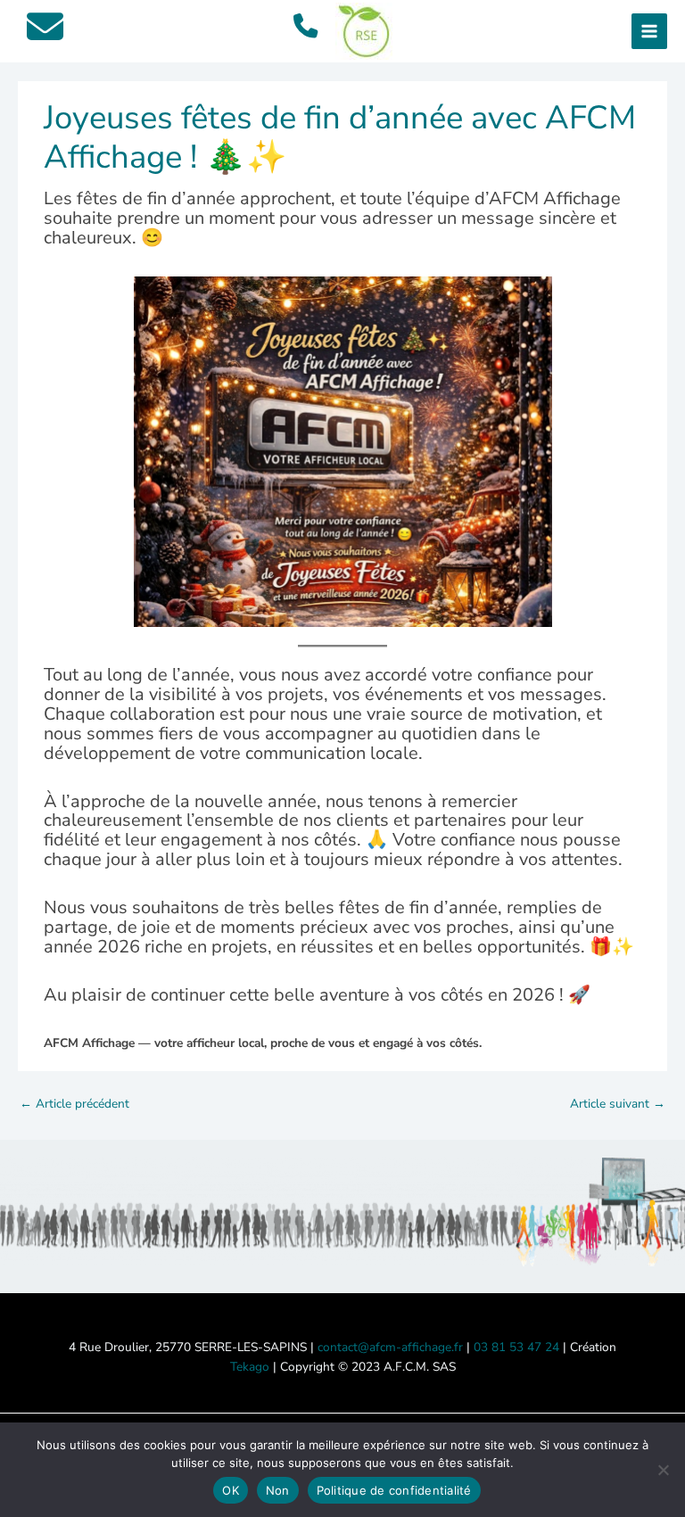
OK (230, 1490)
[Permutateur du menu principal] (649, 31)
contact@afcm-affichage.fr (390, 1347)
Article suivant (617, 1103)
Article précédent (74, 1103)
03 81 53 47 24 (516, 1347)
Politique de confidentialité (394, 1490)
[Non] (663, 1470)
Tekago (249, 1366)
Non (278, 1490)
